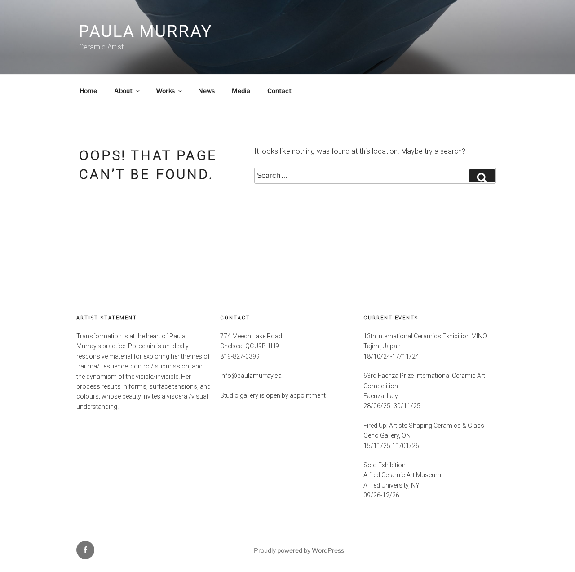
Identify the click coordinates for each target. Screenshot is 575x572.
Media (241, 90)
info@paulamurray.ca (251, 375)
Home (88, 90)
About (123, 90)
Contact (279, 90)
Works (165, 90)
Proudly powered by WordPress (299, 550)
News (206, 90)
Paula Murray (145, 31)
